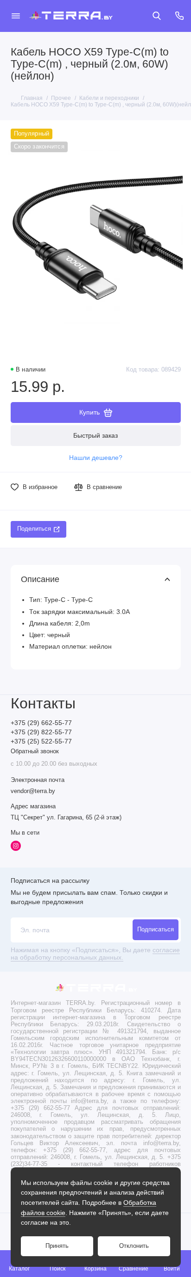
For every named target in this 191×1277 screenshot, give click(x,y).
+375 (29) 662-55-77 (41, 722)
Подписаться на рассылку (50, 880)
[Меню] (16, 15)
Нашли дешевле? (95, 457)
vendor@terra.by (33, 791)
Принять (57, 1246)
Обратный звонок (35, 751)
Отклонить (134, 1246)
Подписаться (155, 929)
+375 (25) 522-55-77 (41, 741)
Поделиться (34, 529)
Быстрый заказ (95, 435)
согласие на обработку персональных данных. (95, 954)
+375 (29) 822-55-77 (41, 732)
